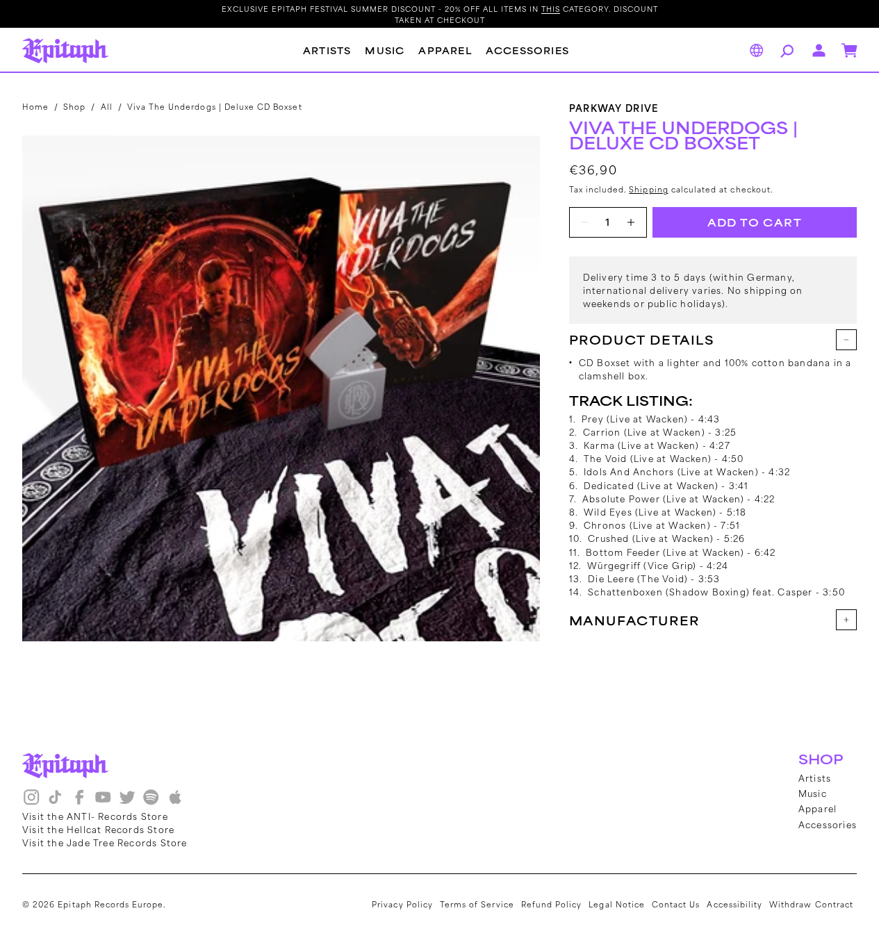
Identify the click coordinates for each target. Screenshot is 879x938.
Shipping (648, 189)
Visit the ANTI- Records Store (95, 816)
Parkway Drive (614, 107)
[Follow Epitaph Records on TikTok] (55, 802)
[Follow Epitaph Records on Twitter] (127, 802)
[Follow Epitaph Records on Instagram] (31, 802)
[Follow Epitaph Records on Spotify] (151, 802)
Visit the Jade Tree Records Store (105, 842)
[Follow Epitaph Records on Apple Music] (175, 802)
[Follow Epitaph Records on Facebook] (79, 802)
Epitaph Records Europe (110, 904)
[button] (785, 50)
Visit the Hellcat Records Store (98, 829)
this (550, 8)
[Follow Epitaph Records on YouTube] (103, 802)
